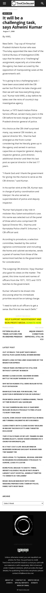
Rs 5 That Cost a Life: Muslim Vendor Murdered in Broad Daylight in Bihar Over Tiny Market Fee (22, 449)
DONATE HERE (33, 322)
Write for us (33, 580)
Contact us (20, 580)
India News (13, 9)
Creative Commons (15, 568)
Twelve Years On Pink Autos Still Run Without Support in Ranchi (20, 369)
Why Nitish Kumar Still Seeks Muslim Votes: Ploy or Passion (23, 384)
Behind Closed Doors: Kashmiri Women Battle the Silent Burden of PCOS (20, 377)
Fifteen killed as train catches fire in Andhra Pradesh (12, 334)
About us (9, 580)
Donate (34, 583)
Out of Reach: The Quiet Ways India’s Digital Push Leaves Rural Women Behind (21, 353)
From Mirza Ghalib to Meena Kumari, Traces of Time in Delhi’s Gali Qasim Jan (23, 400)
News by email (23, 585)
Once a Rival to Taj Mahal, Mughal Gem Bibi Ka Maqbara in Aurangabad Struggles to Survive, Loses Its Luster (22, 460)
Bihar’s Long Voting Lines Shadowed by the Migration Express (23, 361)
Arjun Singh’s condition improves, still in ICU (34, 335)
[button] (42, 3)
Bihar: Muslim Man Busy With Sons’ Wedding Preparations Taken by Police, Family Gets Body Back (21, 483)
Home (5, 9)
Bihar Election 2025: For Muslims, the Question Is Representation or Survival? (22, 392)
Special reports (22, 583)
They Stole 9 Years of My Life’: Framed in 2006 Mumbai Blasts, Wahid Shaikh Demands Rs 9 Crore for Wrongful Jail (23, 439)
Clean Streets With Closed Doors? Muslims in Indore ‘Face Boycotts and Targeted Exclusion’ (23, 428)
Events (9, 583)
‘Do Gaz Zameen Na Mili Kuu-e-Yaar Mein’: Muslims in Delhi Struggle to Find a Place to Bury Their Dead (22, 410)
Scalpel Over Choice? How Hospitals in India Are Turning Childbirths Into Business (23, 419)
